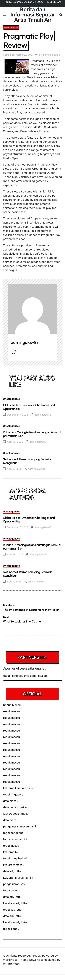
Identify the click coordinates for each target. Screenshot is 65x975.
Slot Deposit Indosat (16, 813)
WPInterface (11, 963)
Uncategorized (11, 27)
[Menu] (4, 15)
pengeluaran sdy (14, 884)
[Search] (60, 15)
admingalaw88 (51, 54)
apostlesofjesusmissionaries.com (26, 675)
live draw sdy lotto (15, 922)
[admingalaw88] (32, 309)
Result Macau (12, 705)
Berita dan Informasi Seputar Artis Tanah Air (32, 14)
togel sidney (11, 928)
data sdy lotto (12, 916)
